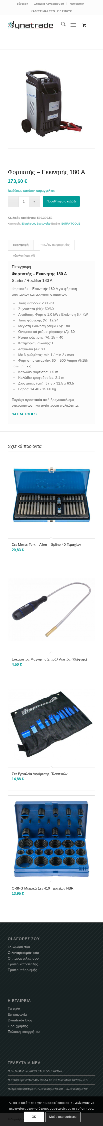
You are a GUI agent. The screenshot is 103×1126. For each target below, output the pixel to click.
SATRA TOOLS (70, 223)
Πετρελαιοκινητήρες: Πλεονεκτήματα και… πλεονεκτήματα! (48, 1088)
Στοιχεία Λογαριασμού (49, 3)
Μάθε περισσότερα (63, 1117)
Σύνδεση (22, 3)
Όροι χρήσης (18, 1026)
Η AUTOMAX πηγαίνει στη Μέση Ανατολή (35, 1071)
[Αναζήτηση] (61, 25)
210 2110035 (64, 11)
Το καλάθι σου (19, 947)
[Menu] (73, 25)
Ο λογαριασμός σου (23, 953)
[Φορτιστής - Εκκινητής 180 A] (51, 105)
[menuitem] (22, 3)
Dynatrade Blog (20, 1020)
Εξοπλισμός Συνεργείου (36, 223)
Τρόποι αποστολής (23, 964)
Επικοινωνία (17, 1014)
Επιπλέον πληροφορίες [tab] (54, 244)
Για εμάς (14, 1009)
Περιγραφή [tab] (20, 244)
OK (34, 1117)
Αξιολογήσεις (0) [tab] (24, 255)
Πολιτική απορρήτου (24, 1032)
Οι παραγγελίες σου (23, 958)
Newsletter (77, 3)
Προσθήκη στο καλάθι (61, 201)
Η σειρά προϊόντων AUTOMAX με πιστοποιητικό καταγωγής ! (48, 1080)
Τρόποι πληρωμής (22, 970)
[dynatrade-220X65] (30, 25)
